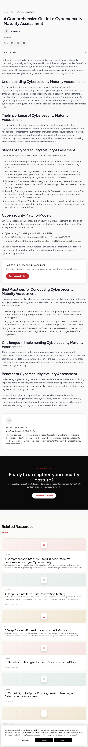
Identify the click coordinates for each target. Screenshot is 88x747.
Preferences (25, 740)
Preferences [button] (71, 735)
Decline (44, 740)
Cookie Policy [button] (21, 735)
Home (6, 12)
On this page (10, 52)
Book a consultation (17, 276)
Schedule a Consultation (44, 496)
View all (5, 532)
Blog (13, 12)
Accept (63, 740)
